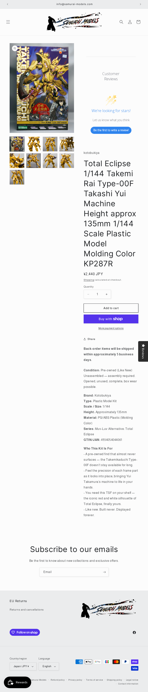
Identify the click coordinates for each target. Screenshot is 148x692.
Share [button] (91, 339)
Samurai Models (38, 680)
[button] (8, 22)
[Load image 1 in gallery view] (17, 144)
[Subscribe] (104, 572)
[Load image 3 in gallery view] (50, 144)
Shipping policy (114, 680)
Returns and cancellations (27, 609)
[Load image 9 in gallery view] (17, 177)
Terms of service (94, 680)
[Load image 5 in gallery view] (17, 160)
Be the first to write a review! (111, 130)
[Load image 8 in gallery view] (66, 160)
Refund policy (58, 680)
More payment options (111, 328)
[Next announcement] (140, 4)
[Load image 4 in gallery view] (66, 144)
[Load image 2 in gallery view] (33, 144)
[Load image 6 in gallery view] (33, 160)
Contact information (128, 684)
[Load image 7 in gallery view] (50, 160)
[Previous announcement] (7, 4)
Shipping (89, 279)
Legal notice (132, 680)
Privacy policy (75, 680)
